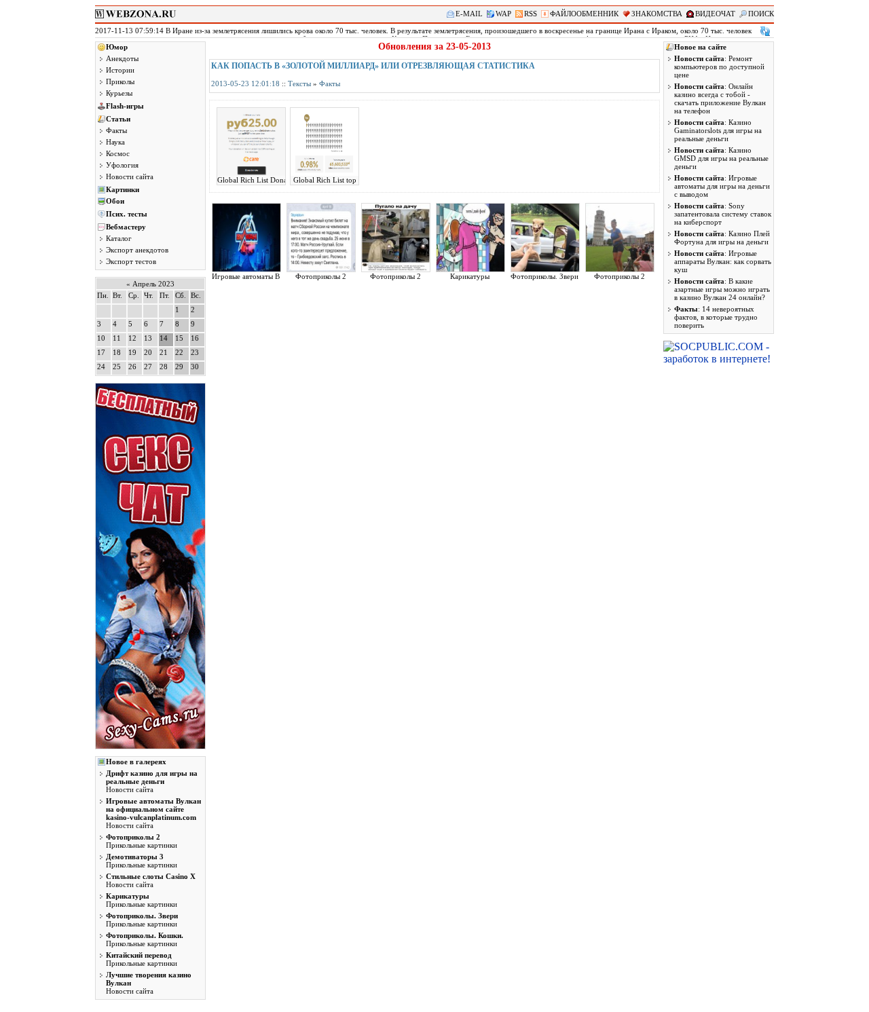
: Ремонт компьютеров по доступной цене (719, 66)
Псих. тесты (126, 214)
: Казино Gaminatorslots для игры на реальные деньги (718, 130)
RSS (530, 14)
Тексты (299, 83)
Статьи (118, 119)
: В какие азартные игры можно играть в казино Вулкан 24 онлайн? (722, 289)
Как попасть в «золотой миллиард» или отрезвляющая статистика (373, 66)
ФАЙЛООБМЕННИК (584, 14)
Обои (115, 201)
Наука (115, 142)
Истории (120, 70)
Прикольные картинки (141, 841)
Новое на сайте (700, 47)
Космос (118, 153)
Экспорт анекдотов (137, 250)
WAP (503, 14)
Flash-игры (125, 106)
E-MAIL (469, 14)
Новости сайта (129, 176)
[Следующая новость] (765, 31)
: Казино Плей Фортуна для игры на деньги (722, 237)
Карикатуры (469, 276)
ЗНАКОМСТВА (656, 14)
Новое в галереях (136, 761)
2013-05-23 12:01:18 (245, 83)
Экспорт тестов (131, 261)
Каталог (119, 238)
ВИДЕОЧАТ (715, 14)
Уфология (122, 165)
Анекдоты (122, 58)
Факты (116, 130)
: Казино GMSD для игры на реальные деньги (721, 158)
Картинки (122, 189)
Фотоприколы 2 (320, 276)
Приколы (120, 81)
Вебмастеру (126, 227)
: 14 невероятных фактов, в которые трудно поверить (716, 317)
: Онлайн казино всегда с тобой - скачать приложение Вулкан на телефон (720, 98)
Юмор (117, 47)
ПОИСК (761, 14)
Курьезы (119, 93)
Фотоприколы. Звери (544, 276)
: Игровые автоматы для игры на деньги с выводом (722, 186)
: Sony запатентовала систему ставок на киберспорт (722, 214)
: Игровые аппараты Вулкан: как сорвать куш (722, 261)
